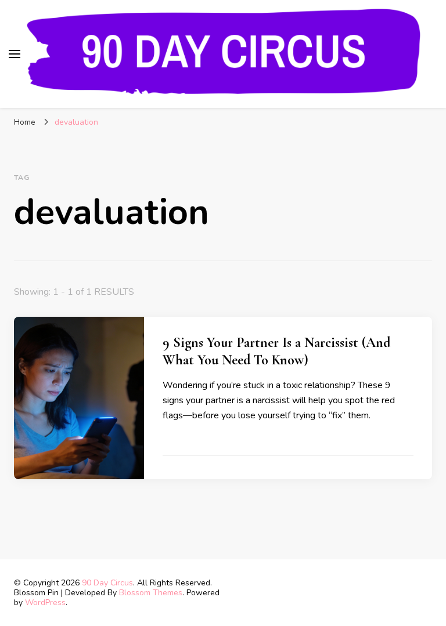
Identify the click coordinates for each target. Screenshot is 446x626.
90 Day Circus (107, 582)
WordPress (45, 602)
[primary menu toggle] (14, 54)
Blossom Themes (150, 592)
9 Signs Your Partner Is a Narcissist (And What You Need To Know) (276, 351)
